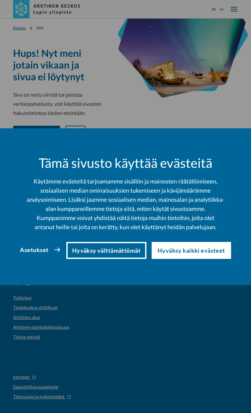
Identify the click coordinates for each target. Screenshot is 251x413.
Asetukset (34, 249)
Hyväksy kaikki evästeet (191, 250)
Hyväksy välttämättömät (106, 250)
